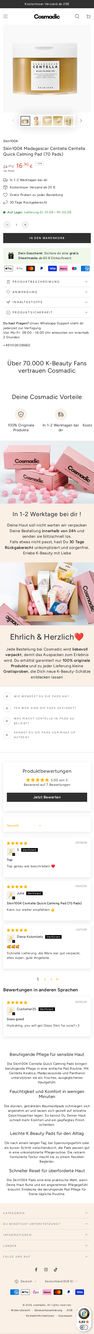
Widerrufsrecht (20, 1310)
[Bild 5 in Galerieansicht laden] (68, 121)
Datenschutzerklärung (48, 1310)
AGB (70, 1310)
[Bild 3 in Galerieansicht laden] (47, 121)
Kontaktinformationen (40, 1315)
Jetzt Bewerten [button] (47, 797)
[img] (17, 843)
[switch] (84, 1327)
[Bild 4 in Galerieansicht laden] (58, 121)
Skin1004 (10, 141)
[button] (77, 16)
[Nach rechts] (81, 121)
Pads (67, 1148)
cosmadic (39, 1305)
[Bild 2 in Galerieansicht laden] (36, 121)
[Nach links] (13, 121)
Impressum (65, 1315)
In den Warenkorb (47, 238)
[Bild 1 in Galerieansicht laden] (25, 121)
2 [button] (45, 979)
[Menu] (5, 16)
